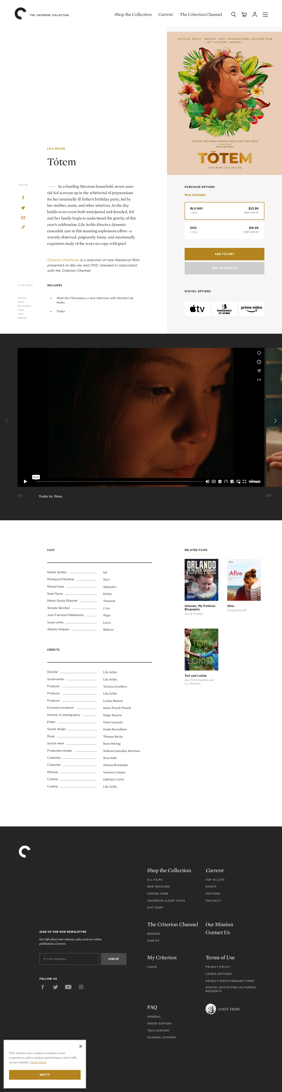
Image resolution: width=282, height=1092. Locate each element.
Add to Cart (224, 254)
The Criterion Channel (201, 14)
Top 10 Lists (215, 879)
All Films (155, 879)
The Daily (213, 900)
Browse (153, 933)
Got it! (45, 1074)
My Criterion (161, 957)
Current (165, 14)
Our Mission (219, 924)
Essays (211, 886)
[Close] (80, 1046)
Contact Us (218, 932)
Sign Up (153, 940)
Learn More (38, 1062)
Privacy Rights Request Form (230, 981)
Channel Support (161, 1037)
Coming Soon (158, 893)
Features (213, 893)
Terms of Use (220, 957)
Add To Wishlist (224, 268)
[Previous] (7, 421)
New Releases (158, 886)
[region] (45, 1064)
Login (152, 966)
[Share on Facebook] (23, 198)
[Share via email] (23, 218)
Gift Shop (155, 907)
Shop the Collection (133, 14)
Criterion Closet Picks (166, 900)
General (154, 1016)
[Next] (275, 421)
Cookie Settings (219, 974)
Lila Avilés (56, 148)
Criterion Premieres (63, 260)
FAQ (152, 1007)
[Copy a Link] (23, 227)
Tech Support (158, 1030)
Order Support (159, 1023)
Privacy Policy (218, 966)
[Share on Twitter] (23, 208)
